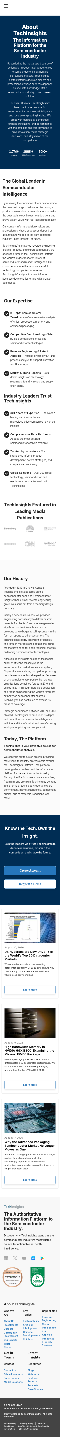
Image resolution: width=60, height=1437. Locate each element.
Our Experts (11, 1340)
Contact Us (10, 1370)
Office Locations (13, 1374)
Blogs (31, 1370)
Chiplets (28, 1339)
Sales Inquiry (11, 1378)
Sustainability (31, 1321)
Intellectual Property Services (48, 1341)
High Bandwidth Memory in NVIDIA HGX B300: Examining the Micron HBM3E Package (29, 1050)
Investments (11, 1325)
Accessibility (10, 1423)
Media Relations (13, 1382)
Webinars (33, 1374)
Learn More (30, 989)
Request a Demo (30, 884)
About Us (9, 1321)
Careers (8, 1329)
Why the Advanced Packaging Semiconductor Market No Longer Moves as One (29, 1145)
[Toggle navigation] (7, 6)
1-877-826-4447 (13, 1405)
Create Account (30, 870)
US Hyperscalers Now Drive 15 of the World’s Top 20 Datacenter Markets (28, 955)
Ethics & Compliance (28, 1429)
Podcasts (33, 1385)
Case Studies (35, 1389)
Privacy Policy (27, 1423)
